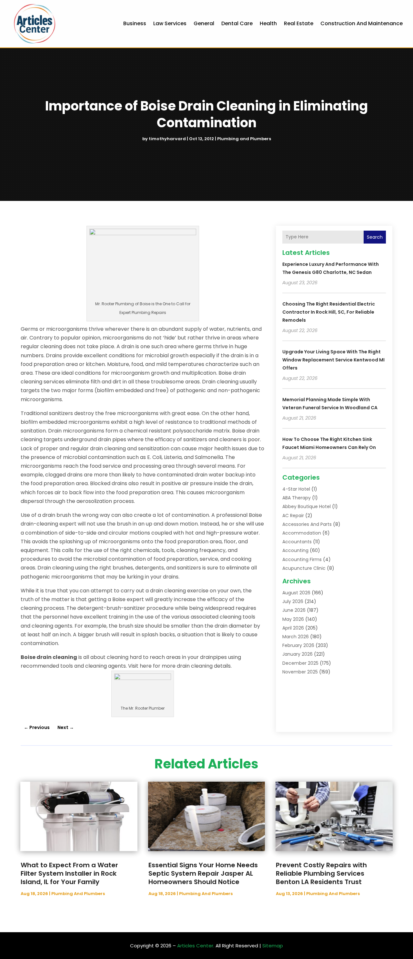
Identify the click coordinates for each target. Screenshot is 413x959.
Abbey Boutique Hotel (306, 506)
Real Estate (298, 23)
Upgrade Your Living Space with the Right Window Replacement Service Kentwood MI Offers (333, 360)
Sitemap (272, 945)
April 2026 (293, 628)
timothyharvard (167, 139)
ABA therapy (296, 498)
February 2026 (298, 645)
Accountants (297, 541)
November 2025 (300, 672)
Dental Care (237, 23)
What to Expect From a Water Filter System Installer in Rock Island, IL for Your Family (69, 873)
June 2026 (294, 610)
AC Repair (293, 515)
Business (134, 23)
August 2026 (296, 592)
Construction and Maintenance (361, 23)
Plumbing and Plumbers (244, 139)
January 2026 (297, 654)
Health (268, 23)
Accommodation (301, 533)
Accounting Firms (302, 559)
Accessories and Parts (307, 524)
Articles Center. (195, 945)
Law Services (169, 23)
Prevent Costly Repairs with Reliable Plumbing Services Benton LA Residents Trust (321, 873)
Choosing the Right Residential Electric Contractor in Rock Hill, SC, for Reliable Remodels (328, 312)
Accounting (295, 550)
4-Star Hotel (296, 489)
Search (375, 237)
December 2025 (300, 663)
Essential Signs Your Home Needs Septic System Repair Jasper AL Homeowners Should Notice (203, 873)
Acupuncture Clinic (304, 568)
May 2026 (293, 619)
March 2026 (295, 636)
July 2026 (292, 601)
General (204, 23)
